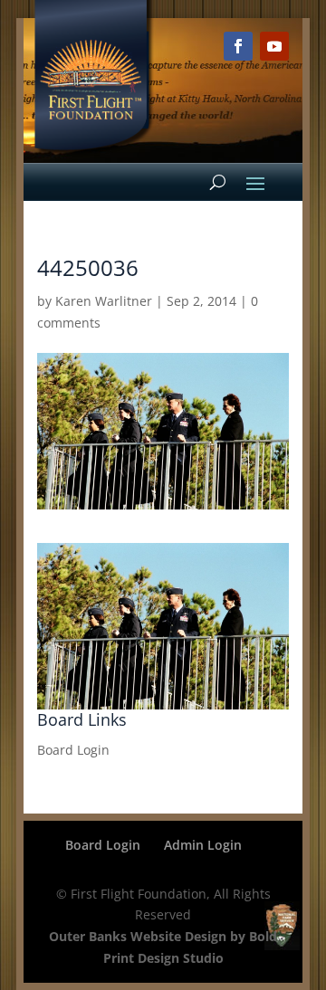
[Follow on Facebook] (238, 46)
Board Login (73, 749)
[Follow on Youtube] (274, 46)
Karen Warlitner (103, 300)
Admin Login (203, 844)
